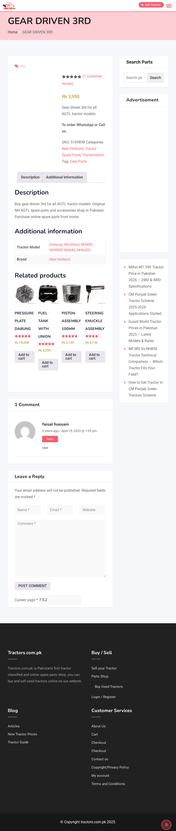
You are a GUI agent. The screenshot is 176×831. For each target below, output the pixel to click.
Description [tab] (30, 177)
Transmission (93, 155)
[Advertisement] (144, 179)
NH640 (69, 250)
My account (100, 776)
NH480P (55, 250)
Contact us (99, 759)
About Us (98, 726)
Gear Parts (78, 161)
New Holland (59, 259)
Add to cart (23, 357)
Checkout (98, 743)
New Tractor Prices (22, 734)
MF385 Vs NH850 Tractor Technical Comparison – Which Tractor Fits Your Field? (146, 362)
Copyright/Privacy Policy (110, 767)
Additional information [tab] (64, 177)
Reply (50, 439)
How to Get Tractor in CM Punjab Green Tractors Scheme (146, 388)
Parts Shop (99, 676)
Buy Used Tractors (109, 687)
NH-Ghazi (71, 244)
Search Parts (139, 62)
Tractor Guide (18, 742)
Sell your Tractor (104, 668)
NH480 (86, 244)
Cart (94, 734)
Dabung (55, 244)
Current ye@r (26, 600)
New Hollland (72, 148)
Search (155, 78)
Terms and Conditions (108, 784)
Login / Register (103, 697)
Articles (14, 726)
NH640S (83, 250)
